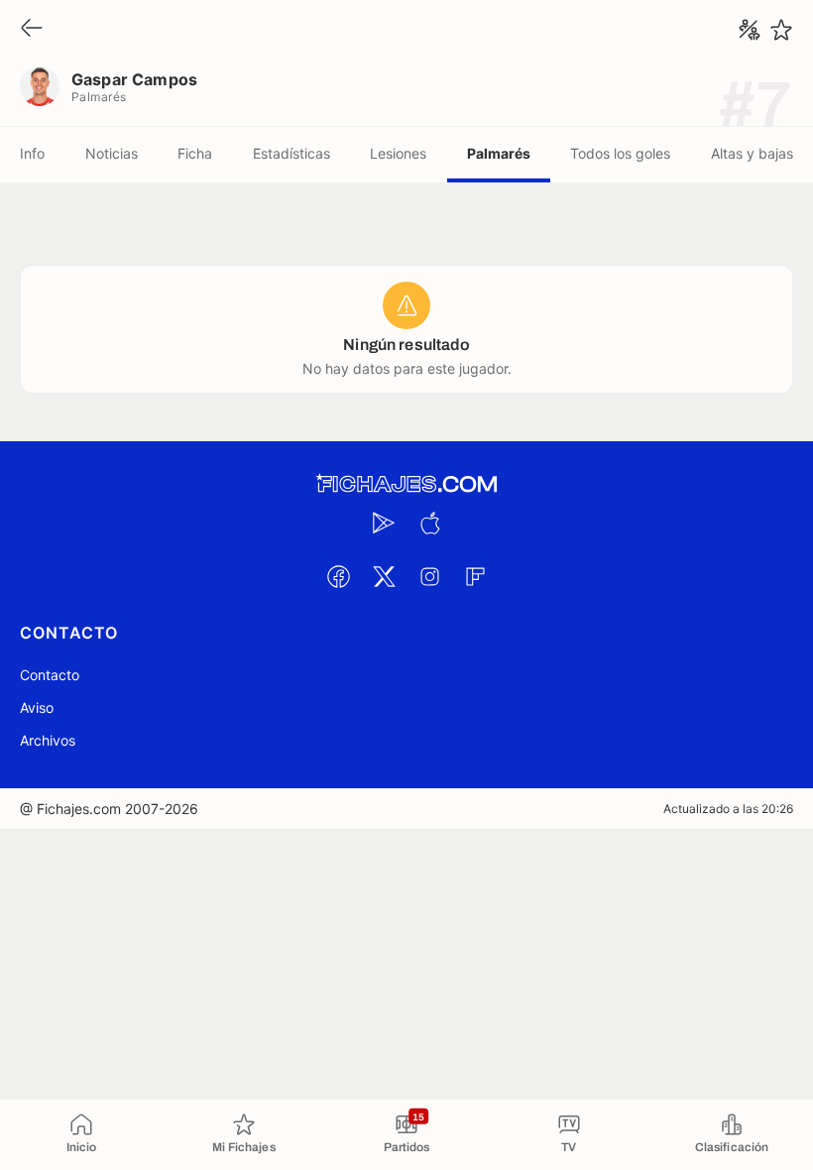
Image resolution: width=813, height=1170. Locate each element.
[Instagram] (429, 576)
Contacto (49, 674)
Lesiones (398, 153)
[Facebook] (338, 576)
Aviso (37, 707)
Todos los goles (620, 153)
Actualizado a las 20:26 (728, 808)
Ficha (194, 153)
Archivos (47, 740)
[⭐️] (781, 30)
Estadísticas (291, 153)
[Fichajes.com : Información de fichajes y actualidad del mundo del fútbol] (406, 484)
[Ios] (429, 522)
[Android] (384, 522)
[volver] (32, 29)
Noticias (111, 153)
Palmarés (498, 153)
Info (32, 153)
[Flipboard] (475, 576)
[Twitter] (384, 576)
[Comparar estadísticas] (749, 30)
